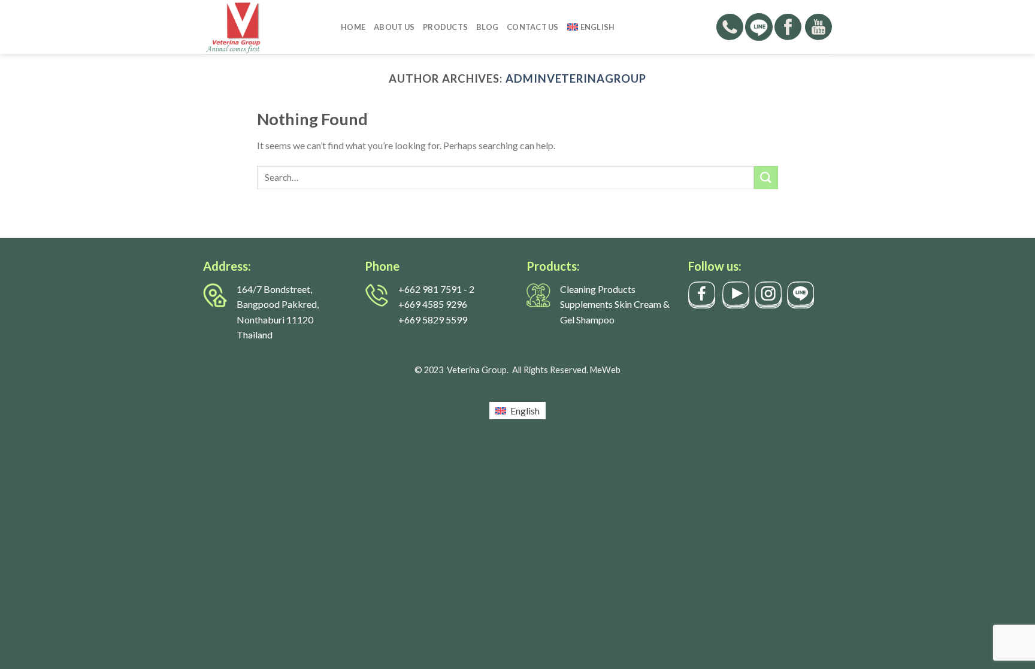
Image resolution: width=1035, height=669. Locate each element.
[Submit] (766, 177)
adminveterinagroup (576, 78)
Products (445, 27)
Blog (487, 27)
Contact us (533, 27)
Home (353, 27)
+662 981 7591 (430, 289)
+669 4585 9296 (432, 304)
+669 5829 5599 (432, 319)
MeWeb (605, 370)
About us (394, 27)
